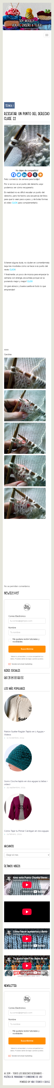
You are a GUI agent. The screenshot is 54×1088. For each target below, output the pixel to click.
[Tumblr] (35, 174)
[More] (40, 174)
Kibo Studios (36, 1081)
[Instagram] (5, 678)
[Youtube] (18, 678)
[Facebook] (13, 174)
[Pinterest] (29, 174)
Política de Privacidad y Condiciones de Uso (23, 1076)
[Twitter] (18, 174)
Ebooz (47, 1081)
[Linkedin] (24, 174)
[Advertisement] (27, 68)
